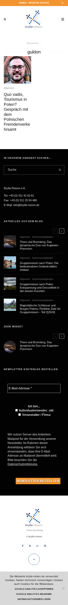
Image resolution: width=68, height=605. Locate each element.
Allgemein (9, 88)
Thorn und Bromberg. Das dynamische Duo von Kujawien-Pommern (39, 245)
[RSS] (30, 546)
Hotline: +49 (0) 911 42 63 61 (34, 3)
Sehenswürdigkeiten (42, 237)
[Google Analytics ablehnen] (63, 588)
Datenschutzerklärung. (23, 464)
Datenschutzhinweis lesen (34, 599)
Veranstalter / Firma (35, 414)
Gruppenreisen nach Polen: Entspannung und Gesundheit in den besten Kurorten (39, 288)
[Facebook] (22, 546)
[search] (60, 169)
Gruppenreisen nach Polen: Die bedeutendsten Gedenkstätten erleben (39, 266)
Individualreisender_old (36, 410)
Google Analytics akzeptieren (34, 589)
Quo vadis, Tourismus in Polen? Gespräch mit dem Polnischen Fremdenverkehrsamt (17, 112)
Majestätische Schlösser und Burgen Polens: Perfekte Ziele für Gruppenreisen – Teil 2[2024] (40, 309)
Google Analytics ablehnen (34, 594)
